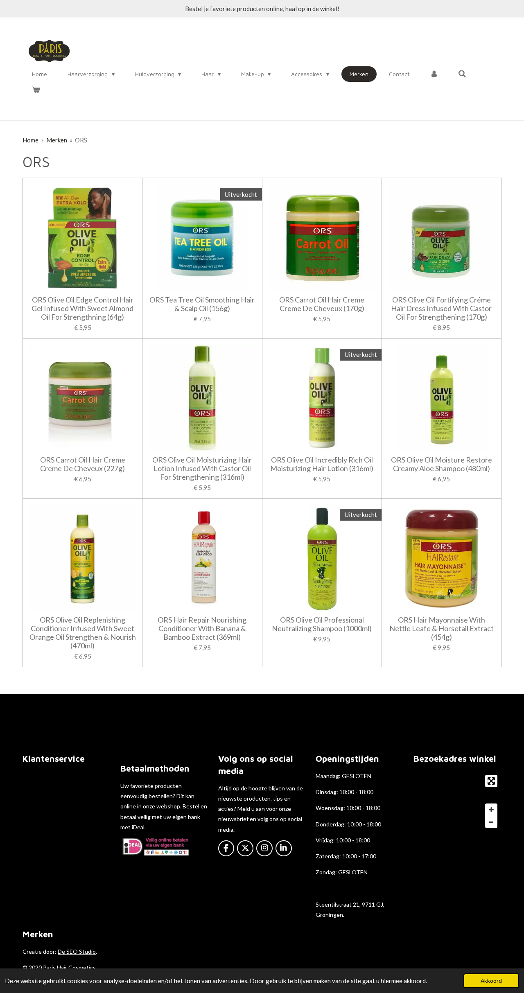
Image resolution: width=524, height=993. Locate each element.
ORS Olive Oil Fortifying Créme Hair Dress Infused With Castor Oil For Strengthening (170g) (441, 308)
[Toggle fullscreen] (491, 781)
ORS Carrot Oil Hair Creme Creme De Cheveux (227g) (82, 464)
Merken (56, 140)
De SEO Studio (77, 951)
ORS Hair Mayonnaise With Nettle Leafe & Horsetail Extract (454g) (441, 628)
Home (30, 140)
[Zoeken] (462, 74)
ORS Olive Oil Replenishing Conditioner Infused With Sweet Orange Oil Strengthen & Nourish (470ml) (82, 633)
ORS (81, 140)
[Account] (434, 74)
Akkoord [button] (491, 980)
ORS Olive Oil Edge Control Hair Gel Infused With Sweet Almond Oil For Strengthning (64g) (82, 308)
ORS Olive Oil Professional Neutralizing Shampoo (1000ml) (322, 624)
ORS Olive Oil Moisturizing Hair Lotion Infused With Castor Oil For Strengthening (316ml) (202, 468)
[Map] (457, 801)
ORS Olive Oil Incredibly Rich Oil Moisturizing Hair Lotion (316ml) (321, 464)
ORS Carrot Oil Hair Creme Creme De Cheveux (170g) (321, 304)
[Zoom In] (491, 809)
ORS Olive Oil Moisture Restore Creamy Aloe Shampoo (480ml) (441, 464)
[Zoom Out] (491, 822)
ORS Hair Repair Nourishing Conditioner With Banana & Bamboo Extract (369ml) (202, 628)
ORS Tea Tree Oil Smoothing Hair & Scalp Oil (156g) (202, 304)
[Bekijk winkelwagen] (36, 90)
